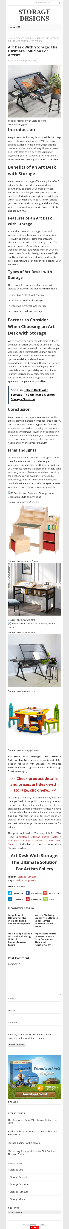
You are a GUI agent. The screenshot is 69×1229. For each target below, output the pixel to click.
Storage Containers (20, 1184)
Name (12, 998)
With (33, 880)
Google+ (54, 893)
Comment (14, 963)
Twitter (18, 893)
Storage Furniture (25, 38)
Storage (26, 880)
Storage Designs (37, 1224)
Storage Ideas (17, 1199)
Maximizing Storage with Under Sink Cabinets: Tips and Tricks (32, 1153)
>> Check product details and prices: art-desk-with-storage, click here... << (34, 784)
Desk (18, 880)
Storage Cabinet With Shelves (24, 1142)
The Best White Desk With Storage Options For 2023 (32, 1121)
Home (11, 38)
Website (12, 1022)
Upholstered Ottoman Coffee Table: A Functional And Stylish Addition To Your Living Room (34, 840)
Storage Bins (16, 1169)
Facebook (36, 893)
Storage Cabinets (19, 1177)
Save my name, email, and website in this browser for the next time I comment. (30, 1036)
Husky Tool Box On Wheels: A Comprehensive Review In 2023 (32, 1133)
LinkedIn (18, 899)
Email (52, 899)
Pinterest (36, 899)
